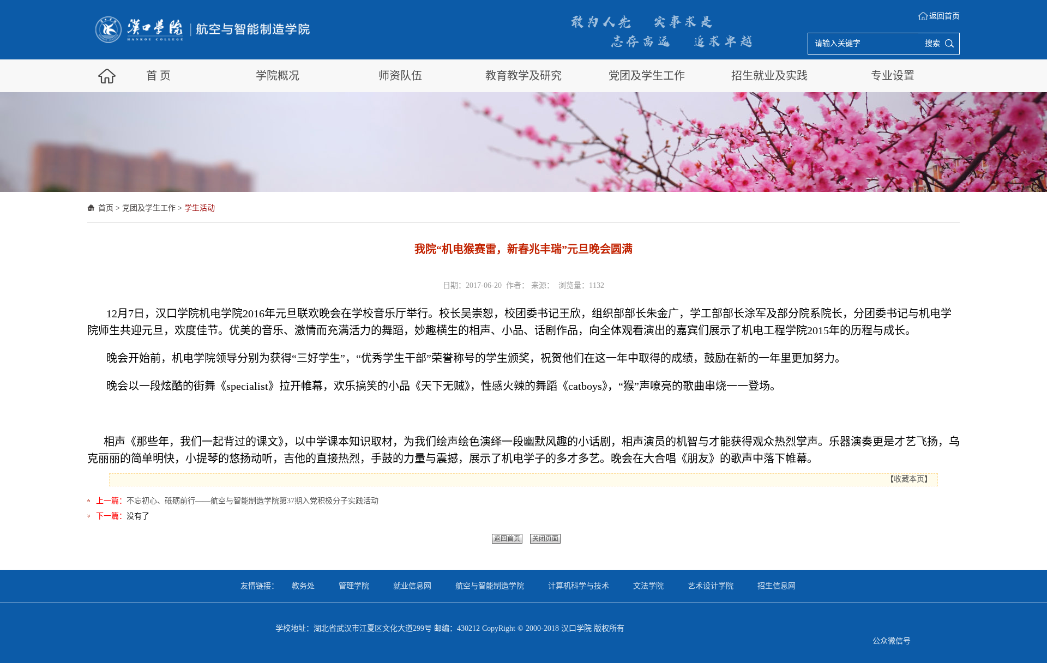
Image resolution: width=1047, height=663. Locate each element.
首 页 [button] (158, 76)
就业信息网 (412, 586)
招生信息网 (776, 586)
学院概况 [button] (277, 76)
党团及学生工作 (149, 208)
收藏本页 (909, 479)
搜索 (932, 43)
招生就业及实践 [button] (769, 76)
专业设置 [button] (892, 76)
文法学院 (648, 586)
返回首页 (944, 16)
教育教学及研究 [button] (523, 76)
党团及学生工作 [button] (647, 76)
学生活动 (199, 208)
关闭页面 (545, 539)
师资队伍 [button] (400, 76)
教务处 (303, 586)
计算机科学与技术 (578, 586)
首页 (105, 208)
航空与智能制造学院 (489, 586)
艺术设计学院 (710, 586)
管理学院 (354, 586)
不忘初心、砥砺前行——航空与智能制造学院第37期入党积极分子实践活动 (252, 501)
